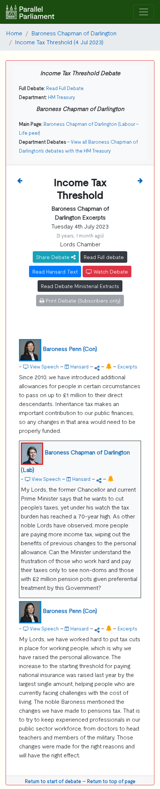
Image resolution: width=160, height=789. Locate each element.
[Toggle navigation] (143, 12)
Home (14, 33)
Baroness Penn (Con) (70, 348)
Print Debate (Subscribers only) (82, 300)
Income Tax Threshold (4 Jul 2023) (59, 42)
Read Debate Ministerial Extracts (80, 286)
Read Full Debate (65, 88)
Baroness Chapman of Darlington (73, 33)
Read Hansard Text (55, 271)
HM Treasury (61, 97)
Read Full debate (104, 257)
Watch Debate (110, 271)
